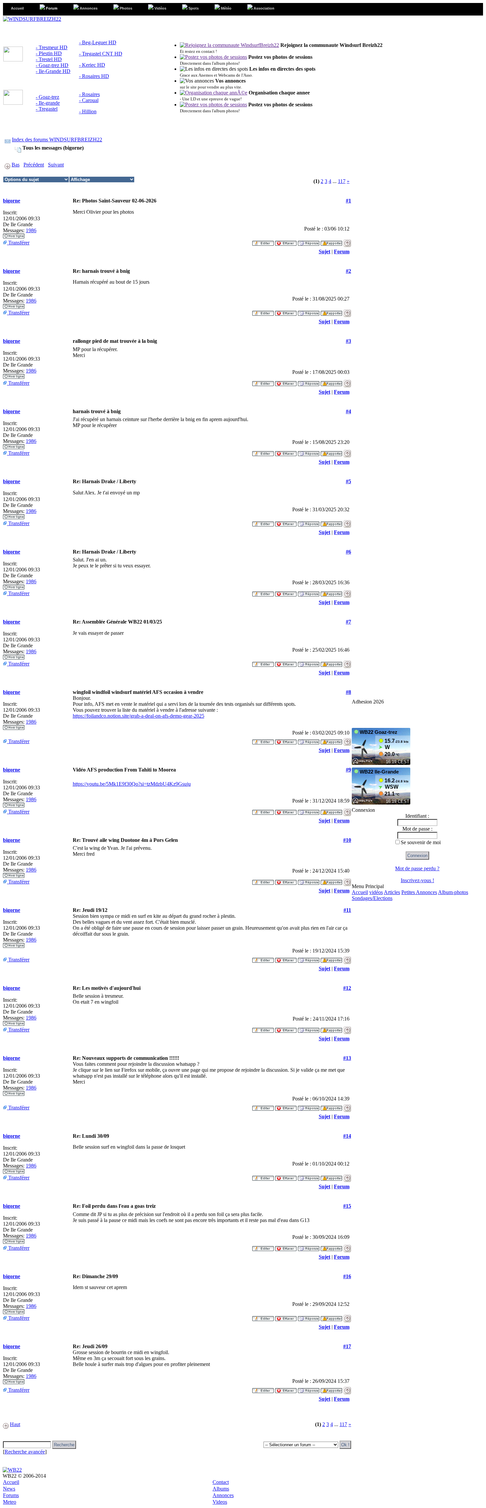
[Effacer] (286, 241)
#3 (348, 341)
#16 (347, 1276)
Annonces (223, 1495)
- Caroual (89, 100)
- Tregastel (47, 109)
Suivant (56, 164)
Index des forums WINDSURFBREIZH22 (57, 139)
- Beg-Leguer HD (97, 42)
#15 (347, 1206)
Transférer (18, 242)
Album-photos (453, 892)
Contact (221, 1482)
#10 (347, 840)
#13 (347, 1058)
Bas (16, 164)
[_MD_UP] (347, 241)
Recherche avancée (25, 1451)
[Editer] (263, 241)
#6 (348, 552)
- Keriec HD (92, 65)
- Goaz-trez (47, 97)
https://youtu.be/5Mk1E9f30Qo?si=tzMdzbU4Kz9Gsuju (132, 784)
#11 (347, 910)
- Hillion (88, 111)
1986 (31, 230)
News (9, 1488)
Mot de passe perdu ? (417, 868)
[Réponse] (308, 241)
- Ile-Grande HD (53, 71)
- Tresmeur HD (51, 47)
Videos (220, 1502)
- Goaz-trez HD (52, 65)
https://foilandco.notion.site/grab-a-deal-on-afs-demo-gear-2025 (138, 716)
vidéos (376, 892)
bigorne (11, 200)
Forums (11, 1495)
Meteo (9, 1502)
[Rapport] (331, 241)
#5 (348, 481)
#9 (348, 769)
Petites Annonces (419, 892)
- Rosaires (89, 94)
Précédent (33, 164)
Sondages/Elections (372, 898)
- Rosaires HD (94, 76)
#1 (348, 200)
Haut (15, 1424)
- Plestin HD (49, 53)
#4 (348, 411)
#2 (348, 271)
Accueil (360, 892)
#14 (347, 1136)
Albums (221, 1488)
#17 (347, 1346)
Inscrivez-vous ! (417, 880)
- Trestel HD (49, 59)
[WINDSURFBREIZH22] (32, 19)
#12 (347, 988)
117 (341, 181)
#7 (348, 622)
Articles (392, 892)
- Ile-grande (48, 103)
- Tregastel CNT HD (100, 53)
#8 (348, 692)
